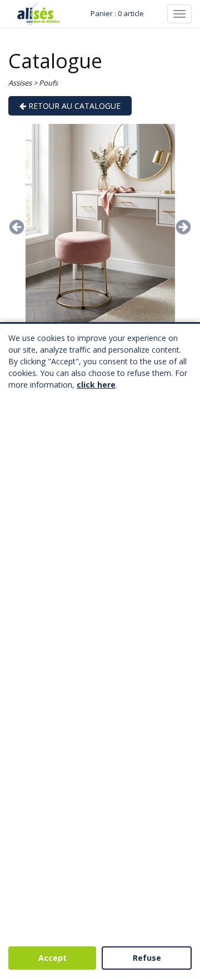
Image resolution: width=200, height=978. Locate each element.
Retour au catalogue (73, 106)
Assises (20, 83)
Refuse (147, 957)
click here (96, 384)
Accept (52, 957)
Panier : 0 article (117, 13)
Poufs (48, 83)
